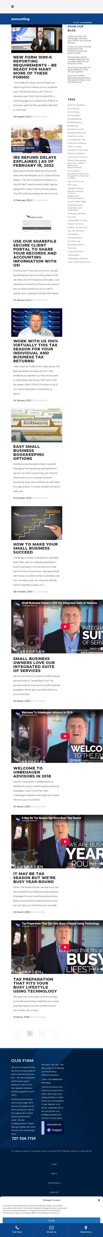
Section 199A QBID (77, 202)
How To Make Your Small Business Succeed (35, 548)
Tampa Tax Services (77, 227)
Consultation (74, 140)
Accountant (73, 108)
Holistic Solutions (76, 153)
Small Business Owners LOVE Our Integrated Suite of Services (34, 664)
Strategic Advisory (77, 213)
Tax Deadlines (75, 238)
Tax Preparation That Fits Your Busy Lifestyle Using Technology (35, 985)
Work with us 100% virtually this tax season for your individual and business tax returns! (35, 351)
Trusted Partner (75, 251)
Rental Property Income (75, 192)
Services (54, 1192)
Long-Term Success (77, 157)
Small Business (75, 205)
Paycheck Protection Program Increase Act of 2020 (78, 176)
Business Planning (76, 133)
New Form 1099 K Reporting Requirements (76, 165)
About (54, 1174)
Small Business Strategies (75, 209)
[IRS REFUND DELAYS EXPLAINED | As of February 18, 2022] (36, 139)
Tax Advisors (78, 231)
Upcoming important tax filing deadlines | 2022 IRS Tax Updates (79, 69)
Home (76, 22)
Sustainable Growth (77, 220)
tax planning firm (76, 245)
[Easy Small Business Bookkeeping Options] (36, 425)
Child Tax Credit (75, 136)
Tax (69, 231)
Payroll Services (76, 181)
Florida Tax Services (78, 150)
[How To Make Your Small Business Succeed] (36, 523)
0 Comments (40, 116)
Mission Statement (77, 160)
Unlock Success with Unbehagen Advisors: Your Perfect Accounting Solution (79, 39)
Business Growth (76, 129)
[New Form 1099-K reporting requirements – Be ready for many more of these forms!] (36, 38)
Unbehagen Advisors (78, 258)
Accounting (73, 112)
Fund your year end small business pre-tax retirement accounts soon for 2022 (79, 50)
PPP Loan (72, 185)
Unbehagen (73, 255)
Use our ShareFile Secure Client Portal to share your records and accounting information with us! (35, 253)
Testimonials (54, 1183)
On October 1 (74, 171)
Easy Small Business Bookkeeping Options (28, 452)
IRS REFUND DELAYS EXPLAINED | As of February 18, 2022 (34, 161)
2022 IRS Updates (76, 105)
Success (72, 217)
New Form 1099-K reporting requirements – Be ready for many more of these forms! (35, 67)
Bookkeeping (74, 119)
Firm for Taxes (75, 146)
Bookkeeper (74, 115)
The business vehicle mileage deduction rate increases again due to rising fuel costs (78, 60)
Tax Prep (72, 248)
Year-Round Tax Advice (79, 262)
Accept (51, 1220)
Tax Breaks (73, 234)
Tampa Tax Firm (75, 224)
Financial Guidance (77, 143)
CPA (83, 140)
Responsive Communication (75, 197)
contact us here (49, 1115)
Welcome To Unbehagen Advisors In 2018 (32, 772)
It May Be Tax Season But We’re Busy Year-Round (34, 877)
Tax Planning (74, 241)
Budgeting (73, 126)
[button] (99, 1200)
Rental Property (75, 188)
